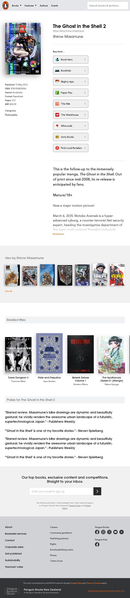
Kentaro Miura (80, 384)
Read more (58, 233)
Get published (13, 553)
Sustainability (12, 560)
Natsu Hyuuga (112, 384)
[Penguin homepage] (6, 5)
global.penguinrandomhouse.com (106, 590)
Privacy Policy (76, 583)
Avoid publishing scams (61, 549)
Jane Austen (49, 381)
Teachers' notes (14, 566)
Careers (54, 527)
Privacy (53, 555)
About (8, 527)
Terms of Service (93, 583)
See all (8, 291)
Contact (10, 540)
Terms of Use (75, 505)
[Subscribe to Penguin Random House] (97, 491)
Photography (11, 114)
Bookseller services (15, 533)
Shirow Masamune (68, 36)
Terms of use (56, 560)
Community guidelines (61, 532)
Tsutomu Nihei (18, 381)
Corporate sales (14, 547)
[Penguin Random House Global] (14, 591)
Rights (53, 543)
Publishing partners (59, 538)
